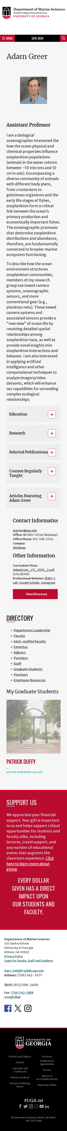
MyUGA (20, 1062)
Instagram (48, 582)
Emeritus (21, 647)
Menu (9, 38)
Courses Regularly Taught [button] (25, 473)
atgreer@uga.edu (25, 530)
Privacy (47, 1070)
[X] (25, 1106)
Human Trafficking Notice (20, 1085)
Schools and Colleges (20, 1056)
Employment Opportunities (47, 1062)
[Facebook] (20, 1106)
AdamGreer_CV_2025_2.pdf (34, 570)
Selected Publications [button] (28, 452)
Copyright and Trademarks (20, 1070)
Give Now (37, 38)
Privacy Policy (13, 956)
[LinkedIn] (47, 1106)
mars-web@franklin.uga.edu (24, 970)
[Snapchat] (36, 1106)
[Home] (33, 16)
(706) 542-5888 (22, 992)
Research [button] (17, 433)
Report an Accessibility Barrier (47, 1077)
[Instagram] (31, 1106)
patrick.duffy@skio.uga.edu (24, 772)
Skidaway (19, 547)
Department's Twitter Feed (17, 1008)
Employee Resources (29, 680)
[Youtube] (41, 1106)
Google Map (12, 997)
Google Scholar (29, 582)
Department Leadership (32, 630)
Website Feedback (19, 1077)
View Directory (36, 594)
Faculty (19, 636)
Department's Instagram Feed (27, 1008)
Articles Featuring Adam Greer (25, 498)
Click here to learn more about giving (30, 864)
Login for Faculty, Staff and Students (28, 960)
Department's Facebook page (7, 1008)
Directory (47, 1056)
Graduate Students (28, 669)
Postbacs (21, 675)
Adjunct (20, 652)
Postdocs (21, 658)
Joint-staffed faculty (30, 641)
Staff (17, 664)
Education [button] (18, 414)
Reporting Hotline (47, 1085)
